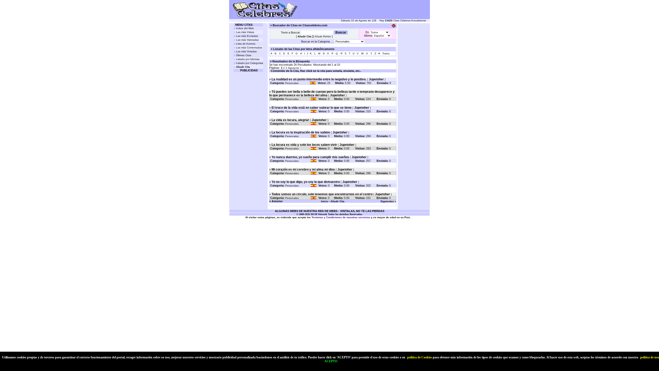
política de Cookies (419, 357)
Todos (385, 53)
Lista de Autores (244, 43)
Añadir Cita (337, 201)
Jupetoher (376, 79)
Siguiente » (294, 67)
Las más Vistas (244, 32)
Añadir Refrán (323, 36)
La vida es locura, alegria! (290, 120)
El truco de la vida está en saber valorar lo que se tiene (312, 107)
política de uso (649, 357)
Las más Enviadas (246, 36)
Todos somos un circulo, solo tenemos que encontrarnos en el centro (322, 194)
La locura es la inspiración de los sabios (301, 132)
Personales (292, 83)
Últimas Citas (242, 55)
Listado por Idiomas (246, 59)
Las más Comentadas (248, 47)
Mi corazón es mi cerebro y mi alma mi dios (303, 169)
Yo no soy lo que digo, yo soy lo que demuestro (306, 182)
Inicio (324, 201)
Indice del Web (244, 28)
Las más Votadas (245, 51)
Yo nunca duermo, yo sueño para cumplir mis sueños (310, 157)
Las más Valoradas (246, 39)
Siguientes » (388, 201)
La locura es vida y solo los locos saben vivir (304, 145)
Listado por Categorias (248, 63)
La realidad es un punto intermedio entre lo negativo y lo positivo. (319, 79)
